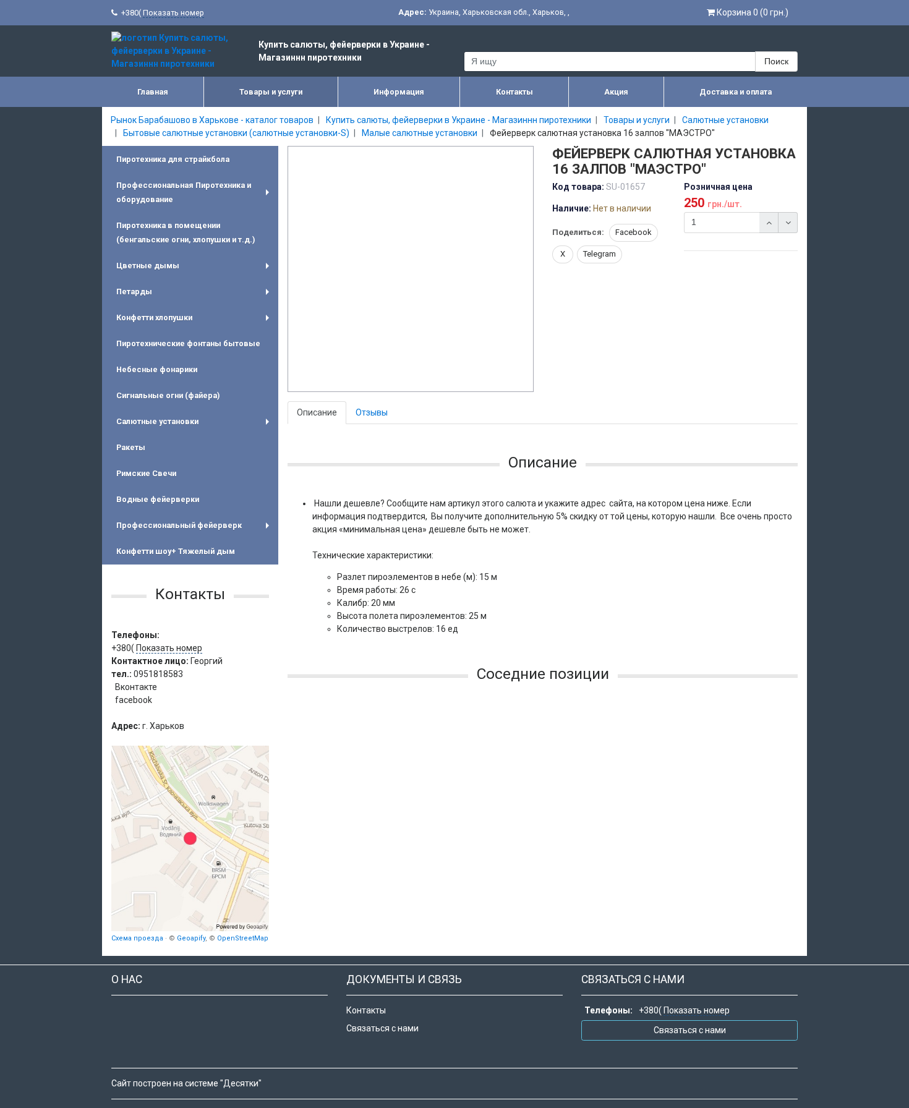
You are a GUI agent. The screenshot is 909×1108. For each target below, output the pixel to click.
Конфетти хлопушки (195, 322)
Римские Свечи (146, 473)
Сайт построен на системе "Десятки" (186, 1083)
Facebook (633, 232)
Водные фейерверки (157, 499)
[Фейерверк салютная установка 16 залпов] (411, 269)
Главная (152, 91)
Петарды (195, 296)
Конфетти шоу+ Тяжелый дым (175, 551)
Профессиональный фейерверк (195, 530)
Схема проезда (137, 938)
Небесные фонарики (156, 369)
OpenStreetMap (242, 938)
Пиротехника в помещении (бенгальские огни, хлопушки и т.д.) (185, 232)
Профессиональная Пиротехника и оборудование (195, 194)
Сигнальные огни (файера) (168, 395)
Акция (616, 91)
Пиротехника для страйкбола (172, 159)
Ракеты (130, 447)
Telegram (599, 253)
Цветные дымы (195, 270)
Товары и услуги (270, 91)
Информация (398, 91)
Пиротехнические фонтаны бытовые (188, 343)
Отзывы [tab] (372, 412)
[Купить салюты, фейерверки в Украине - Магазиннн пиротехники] (190, 838)
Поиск (776, 61)
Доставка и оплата (735, 91)
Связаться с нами (382, 1028)
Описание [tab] (317, 412)
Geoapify (191, 938)
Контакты (514, 91)
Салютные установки (195, 426)
